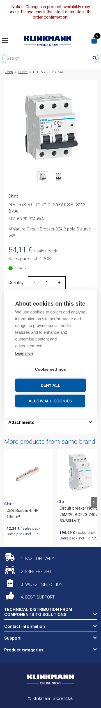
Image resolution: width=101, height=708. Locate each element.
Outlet (22, 72)
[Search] (94, 58)
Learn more (24, 353)
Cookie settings (50, 369)
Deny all (51, 385)
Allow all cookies (50, 401)
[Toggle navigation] (7, 41)
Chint (13, 196)
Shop (9, 72)
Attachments (21, 422)
